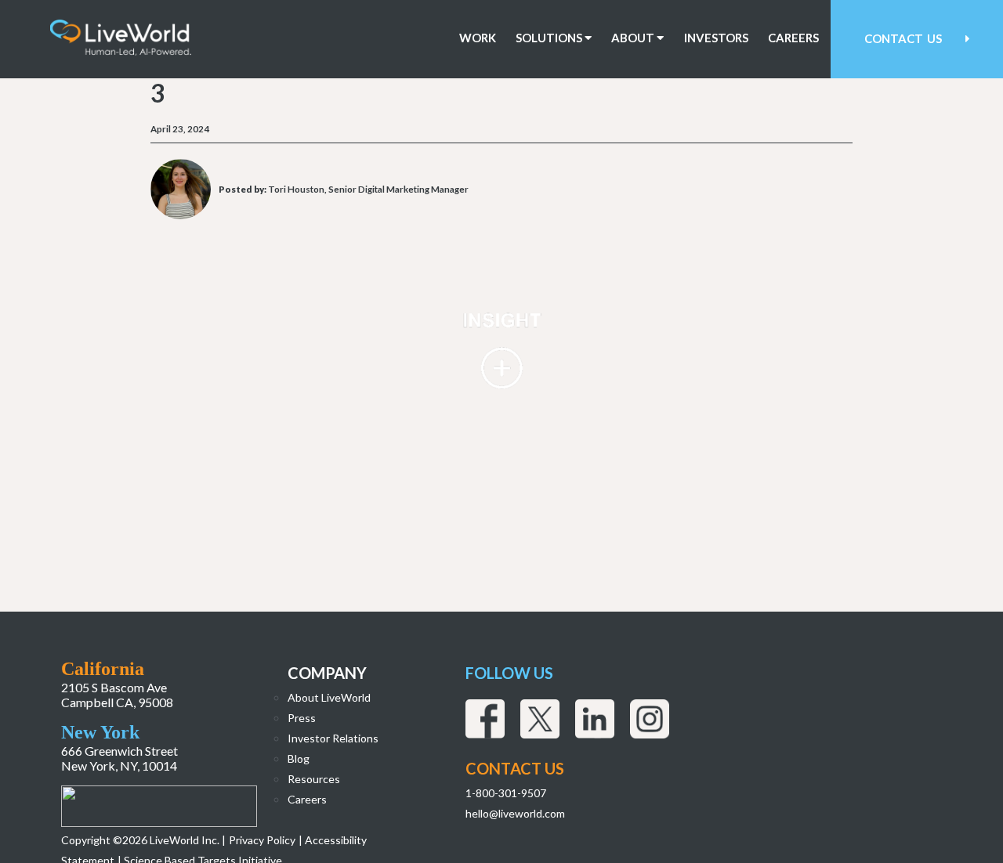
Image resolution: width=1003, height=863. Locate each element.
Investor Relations (333, 738)
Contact (903, 38)
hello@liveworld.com (515, 813)
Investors (716, 38)
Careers (793, 38)
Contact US (514, 768)
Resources (314, 778)
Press (302, 717)
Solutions (550, 38)
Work (477, 38)
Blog (299, 758)
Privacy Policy (262, 840)
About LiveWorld (329, 697)
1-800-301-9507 (505, 793)
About (634, 38)
